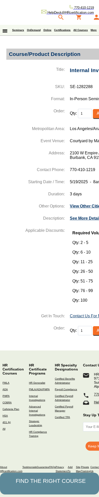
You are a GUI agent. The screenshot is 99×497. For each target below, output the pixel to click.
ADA (5, 389)
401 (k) (7, 422)
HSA (5, 415)
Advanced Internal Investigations (37, 410)
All (4, 428)
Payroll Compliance (66, 389)
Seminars (18, 30)
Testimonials (29, 467)
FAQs (52, 467)
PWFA (6, 396)
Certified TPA (62, 417)
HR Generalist (37, 382)
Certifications (62, 30)
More (94, 30)
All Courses (80, 30)
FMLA (6, 382)
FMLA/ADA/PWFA (39, 389)
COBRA (7, 402)
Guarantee (43, 467)
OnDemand (34, 30)
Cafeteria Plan (11, 409)
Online (47, 30)
